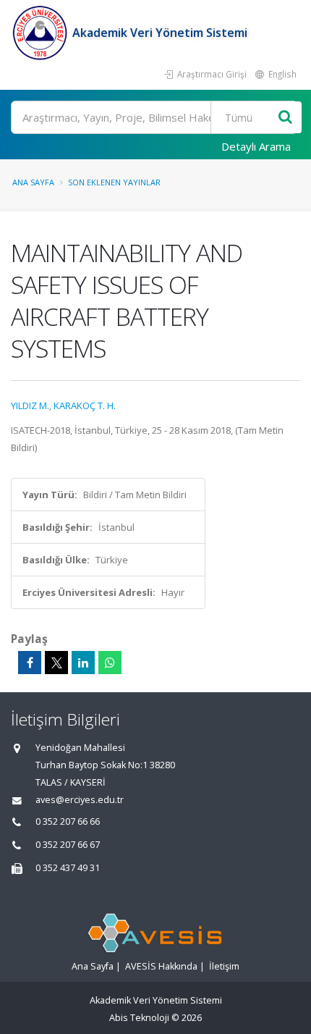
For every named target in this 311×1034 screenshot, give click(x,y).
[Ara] (285, 117)
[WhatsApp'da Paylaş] (110, 662)
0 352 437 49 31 (67, 868)
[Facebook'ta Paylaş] (29, 662)
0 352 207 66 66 (67, 821)
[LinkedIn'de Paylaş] (83, 662)
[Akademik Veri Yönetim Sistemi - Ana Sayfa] (41, 32)
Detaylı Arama (256, 146)
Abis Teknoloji (139, 1018)
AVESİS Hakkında (161, 966)
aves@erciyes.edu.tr (79, 800)
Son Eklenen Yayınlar (114, 182)
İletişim (224, 966)
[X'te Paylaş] (56, 662)
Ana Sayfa (33, 182)
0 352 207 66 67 (67, 844)
